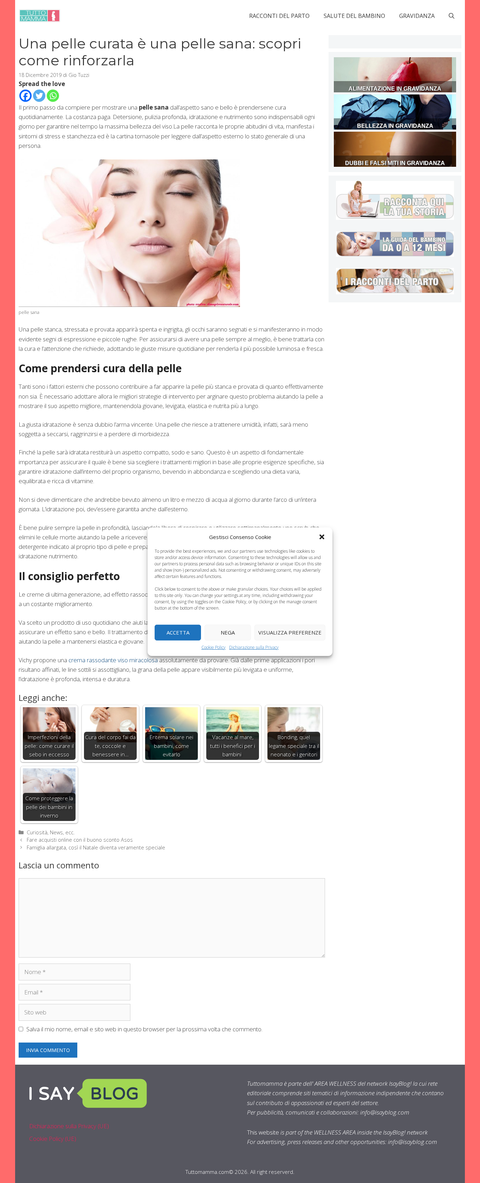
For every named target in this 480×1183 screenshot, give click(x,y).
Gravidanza (417, 16)
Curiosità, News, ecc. (50, 832)
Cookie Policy (213, 647)
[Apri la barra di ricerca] (451, 16)
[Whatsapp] (53, 96)
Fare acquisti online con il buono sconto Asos (80, 839)
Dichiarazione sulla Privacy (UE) (69, 1126)
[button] (321, 536)
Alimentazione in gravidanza (395, 89)
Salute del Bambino (354, 16)
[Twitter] (39, 96)
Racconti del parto (279, 16)
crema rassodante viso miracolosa (113, 660)
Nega (228, 632)
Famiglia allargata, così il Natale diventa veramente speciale (96, 847)
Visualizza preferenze (290, 632)
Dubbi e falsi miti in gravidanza (395, 163)
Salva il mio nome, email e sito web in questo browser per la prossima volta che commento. (144, 1029)
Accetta (178, 632)
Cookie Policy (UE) (52, 1139)
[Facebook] (25, 96)
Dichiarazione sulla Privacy (254, 647)
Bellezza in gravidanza (395, 126)
